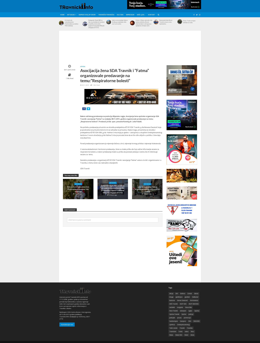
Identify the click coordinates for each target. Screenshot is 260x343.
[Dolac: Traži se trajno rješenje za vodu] (179, 21)
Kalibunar (195, 297)
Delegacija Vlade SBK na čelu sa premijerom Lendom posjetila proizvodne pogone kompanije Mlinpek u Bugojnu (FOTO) (96, 23)
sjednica (172, 325)
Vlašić (186, 335)
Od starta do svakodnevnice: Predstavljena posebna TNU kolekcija (71, 23)
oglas (190, 311)
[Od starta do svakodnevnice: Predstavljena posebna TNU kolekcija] (61, 23)
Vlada (171, 335)
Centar (189, 293)
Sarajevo (183, 321)
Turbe (180, 331)
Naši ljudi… (141, 15)
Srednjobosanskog (183, 325)
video (186, 331)
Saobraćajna (173, 321)
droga (171, 297)
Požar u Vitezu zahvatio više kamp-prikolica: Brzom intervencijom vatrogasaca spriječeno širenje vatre (144, 23)
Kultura (120, 15)
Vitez (192, 331)
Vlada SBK (178, 335)
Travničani (172, 331)
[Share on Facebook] (84, 109)
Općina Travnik (174, 314)
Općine (184, 314)
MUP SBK (183, 304)
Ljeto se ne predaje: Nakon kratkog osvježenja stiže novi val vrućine (120, 22)
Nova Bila (188, 307)
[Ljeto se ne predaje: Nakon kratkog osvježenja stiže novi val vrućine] (108, 22)
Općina (196, 311)
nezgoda (180, 307)
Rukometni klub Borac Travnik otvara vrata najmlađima (165, 22)
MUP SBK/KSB (193, 304)
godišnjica (179, 297)
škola (192, 335)
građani (187, 297)
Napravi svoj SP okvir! (87, 15)
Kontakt (151, 15)
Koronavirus (194, 300)
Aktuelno (71, 15)
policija (191, 314)
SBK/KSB (196, 321)
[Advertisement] (130, 50)
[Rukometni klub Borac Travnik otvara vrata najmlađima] (156, 22)
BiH (177, 293)
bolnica (182, 293)
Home (62, 15)
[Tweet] (89, 109)
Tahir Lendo (173, 328)
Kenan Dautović (182, 300)
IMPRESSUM (130, 15)
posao (179, 318)
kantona (172, 300)
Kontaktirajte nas (67, 324)
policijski (172, 318)
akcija (171, 293)
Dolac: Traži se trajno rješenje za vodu (189, 21)
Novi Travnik (173, 311)
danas (196, 293)
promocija (187, 318)
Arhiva (82, 66)
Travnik (182, 328)
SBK (189, 321)
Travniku (190, 328)
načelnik (172, 307)
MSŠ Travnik (173, 304)
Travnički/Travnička (106, 15)
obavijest (183, 311)
